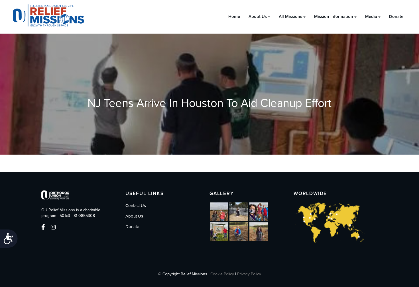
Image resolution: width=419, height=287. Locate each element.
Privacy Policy (249, 274)
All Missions (290, 16)
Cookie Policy (222, 274)
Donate (396, 16)
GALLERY (222, 193)
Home (234, 16)
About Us (258, 16)
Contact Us (135, 205)
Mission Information (333, 16)
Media (371, 16)
